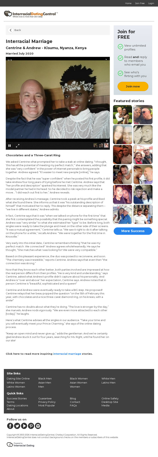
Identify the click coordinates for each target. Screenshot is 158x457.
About (10, 408)
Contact (75, 401)
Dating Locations (17, 405)
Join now (133, 86)
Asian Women (78, 382)
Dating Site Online (18, 378)
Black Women (79, 378)
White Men (108, 378)
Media (105, 405)
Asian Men (44, 382)
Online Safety (110, 398)
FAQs (73, 405)
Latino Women (16, 386)
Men (41, 386)
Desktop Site (110, 401)
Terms (10, 401)
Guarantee (45, 398)
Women (75, 386)
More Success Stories (133, 232)
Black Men (45, 378)
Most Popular (46, 405)
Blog (73, 398)
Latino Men (108, 382)
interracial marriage (67, 353)
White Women (16, 382)
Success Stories (17, 398)
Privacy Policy (46, 401)
